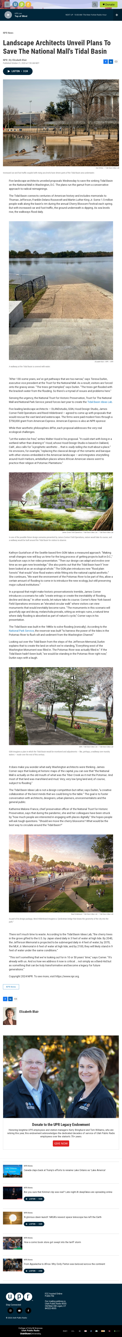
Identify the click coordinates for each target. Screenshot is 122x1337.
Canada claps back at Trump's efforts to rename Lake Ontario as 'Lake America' (64, 1170)
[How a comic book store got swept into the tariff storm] (12, 1243)
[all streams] (117, 15)
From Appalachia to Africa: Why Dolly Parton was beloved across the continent (64, 1264)
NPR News (8, 32)
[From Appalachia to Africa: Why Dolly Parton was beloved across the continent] (12, 1265)
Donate (110, 4)
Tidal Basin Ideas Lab (99, 402)
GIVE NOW (61, 1143)
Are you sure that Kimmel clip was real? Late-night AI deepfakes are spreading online (68, 1192)
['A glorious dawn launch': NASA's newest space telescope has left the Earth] (12, 1218)
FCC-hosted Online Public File (53, 1295)
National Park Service (21, 630)
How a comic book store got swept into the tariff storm (52, 1242)
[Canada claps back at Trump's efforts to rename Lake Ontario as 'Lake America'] (12, 1171)
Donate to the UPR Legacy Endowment (61, 1124)
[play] (8, 15)
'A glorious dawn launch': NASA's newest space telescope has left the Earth (62, 1217)
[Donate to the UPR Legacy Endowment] (61, 1076)
